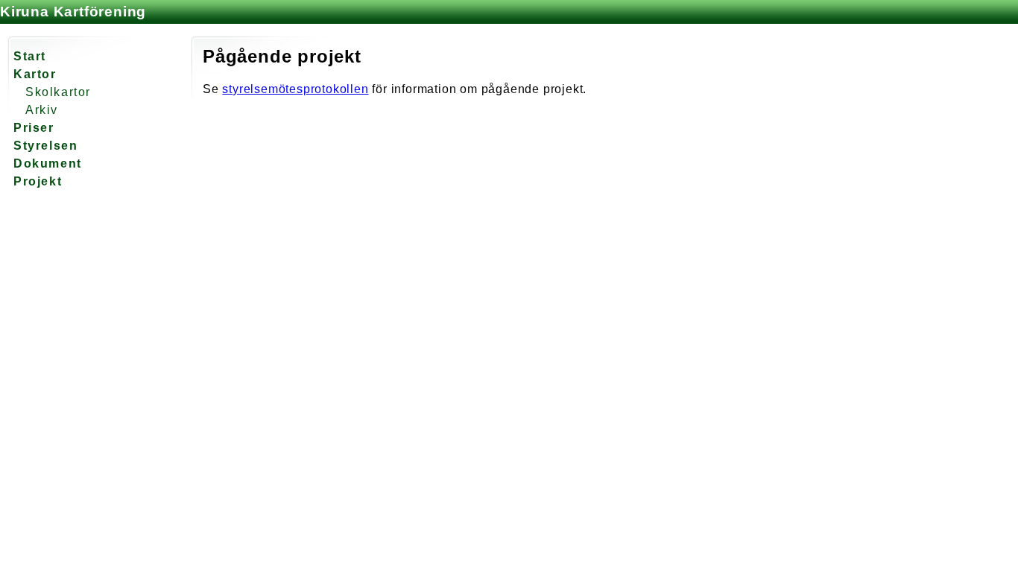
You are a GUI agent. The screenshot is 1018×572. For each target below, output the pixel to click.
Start (29, 56)
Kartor (35, 74)
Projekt (37, 181)
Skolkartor (58, 92)
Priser (33, 127)
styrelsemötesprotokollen (295, 89)
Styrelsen (45, 145)
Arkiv (41, 110)
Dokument (47, 163)
